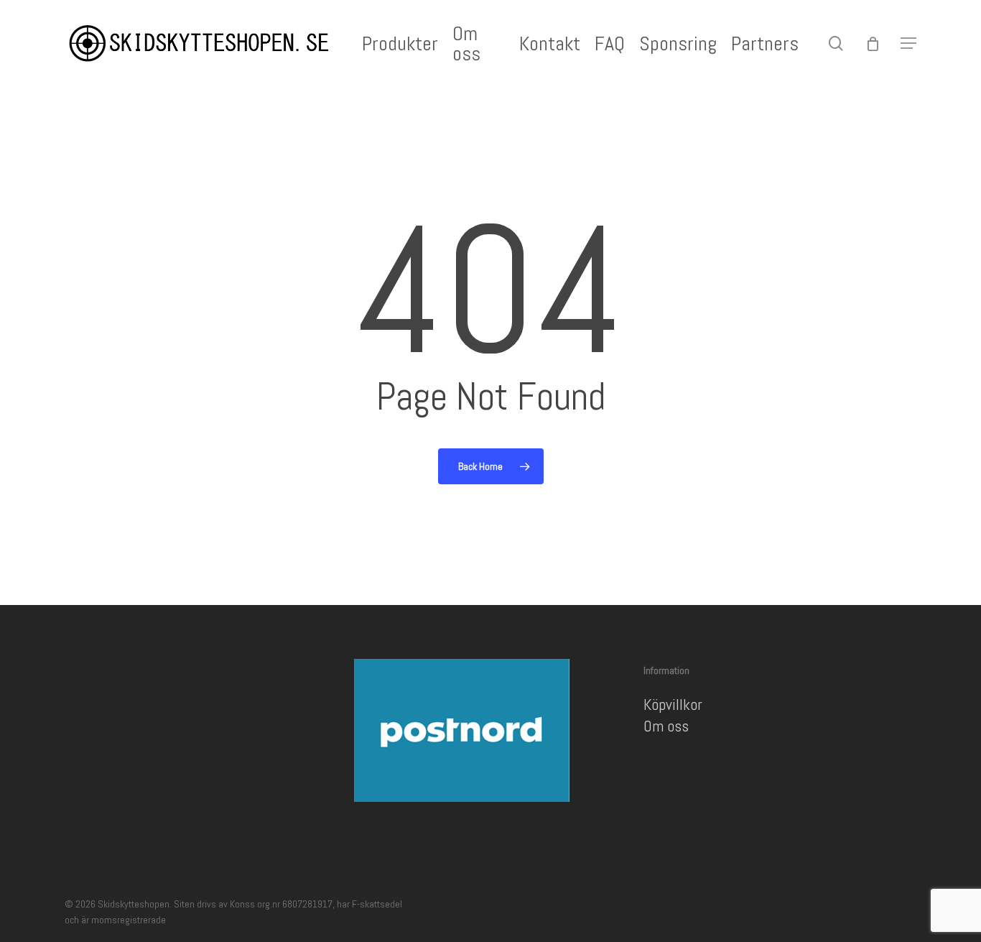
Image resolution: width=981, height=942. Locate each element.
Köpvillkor (672, 704)
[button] (908, 43)
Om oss (666, 726)
